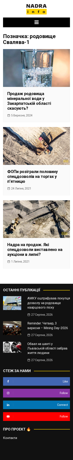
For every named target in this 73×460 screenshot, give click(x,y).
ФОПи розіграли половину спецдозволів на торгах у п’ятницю (32, 176)
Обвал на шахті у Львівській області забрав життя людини (47, 348)
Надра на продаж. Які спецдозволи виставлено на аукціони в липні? (34, 249)
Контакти (10, 438)
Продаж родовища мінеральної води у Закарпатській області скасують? (29, 101)
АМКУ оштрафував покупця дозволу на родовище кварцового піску (48, 302)
